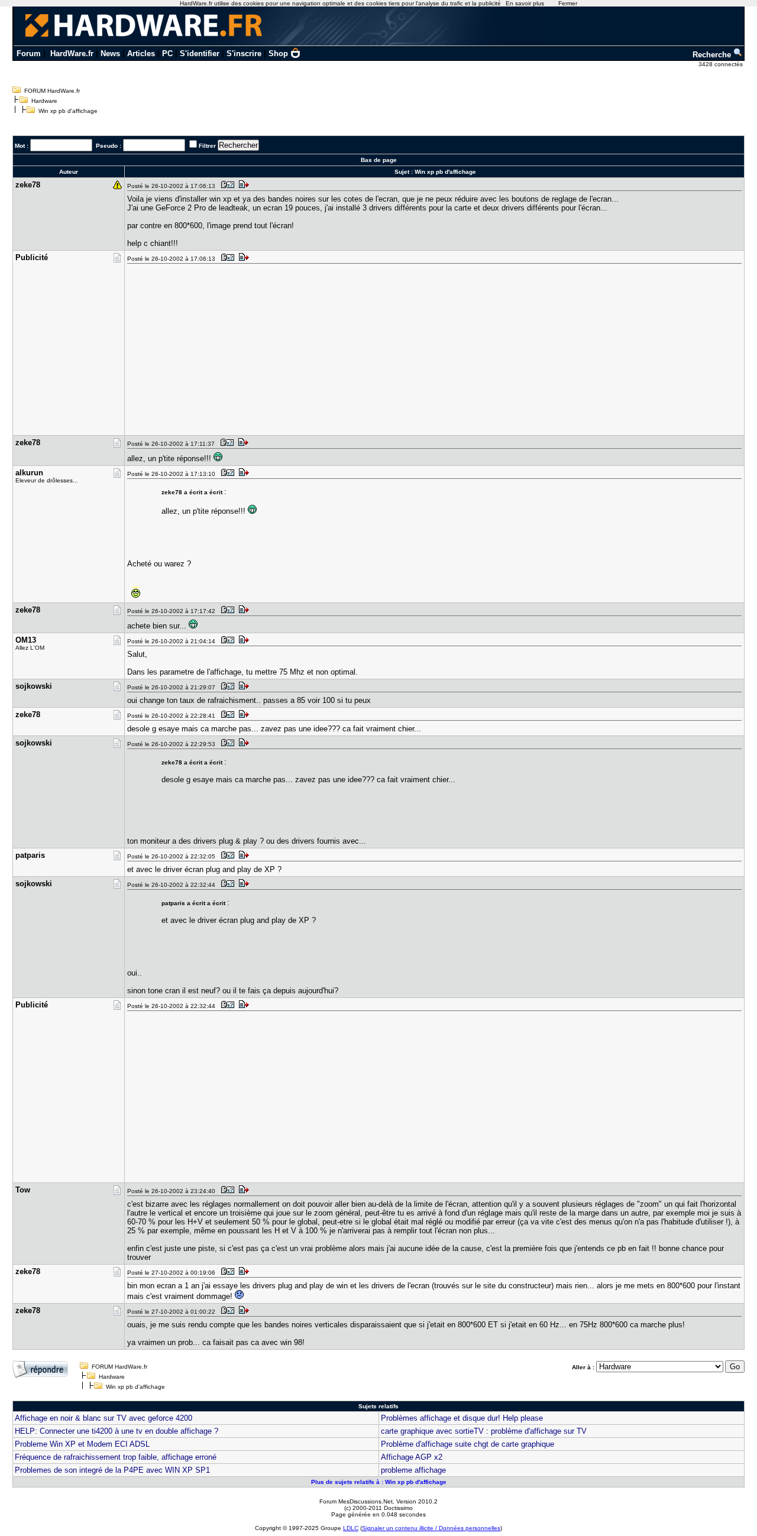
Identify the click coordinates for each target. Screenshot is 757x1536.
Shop (278, 53)
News (110, 53)
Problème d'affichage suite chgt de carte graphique (467, 1444)
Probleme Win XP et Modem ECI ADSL (82, 1444)
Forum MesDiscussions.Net (356, 1501)
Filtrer (207, 145)
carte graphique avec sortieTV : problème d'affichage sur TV (484, 1431)
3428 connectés (721, 64)
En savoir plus (525, 3)
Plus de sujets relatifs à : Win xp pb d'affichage (379, 1482)
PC (167, 53)
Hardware (44, 101)
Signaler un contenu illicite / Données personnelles (431, 1528)
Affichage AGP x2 (411, 1457)
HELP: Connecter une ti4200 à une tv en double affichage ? (116, 1431)
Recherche (713, 54)
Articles (141, 53)
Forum (29, 53)
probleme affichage (413, 1470)
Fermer (567, 3)
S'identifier (199, 53)
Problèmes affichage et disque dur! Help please (462, 1418)
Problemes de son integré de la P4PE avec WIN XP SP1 (112, 1470)
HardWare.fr (71, 53)
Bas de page (379, 160)
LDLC (350, 1528)
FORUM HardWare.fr (52, 91)
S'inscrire (244, 53)
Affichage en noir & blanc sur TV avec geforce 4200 (103, 1418)
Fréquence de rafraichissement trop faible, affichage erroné (115, 1457)
